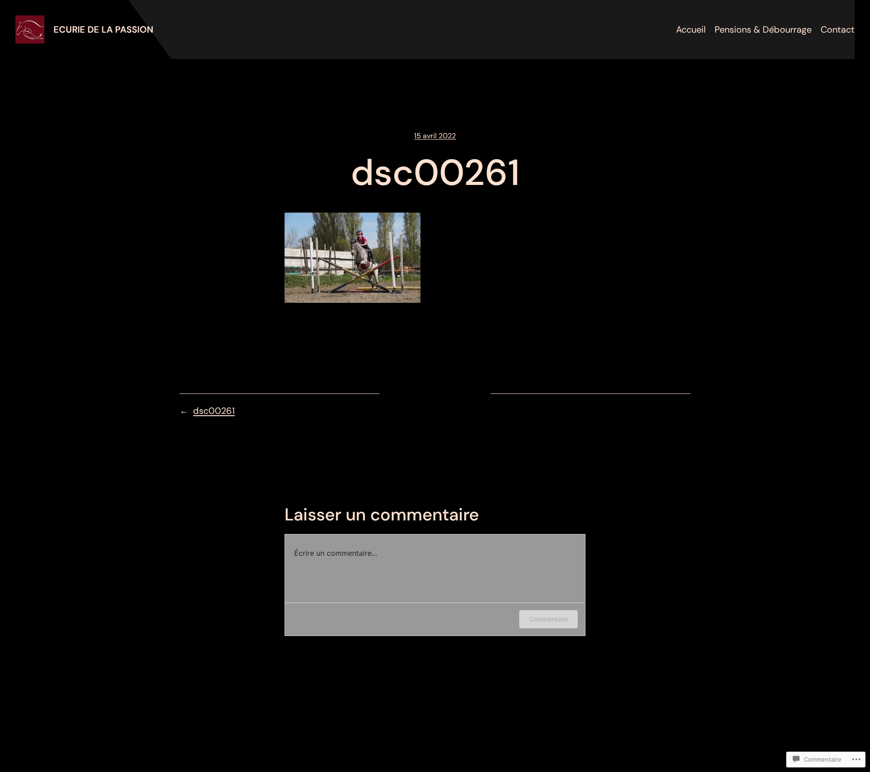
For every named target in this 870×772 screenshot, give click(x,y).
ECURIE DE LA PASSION (103, 29)
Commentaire (548, 619)
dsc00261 (214, 411)
